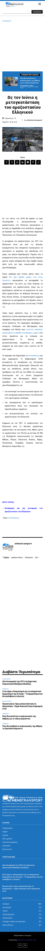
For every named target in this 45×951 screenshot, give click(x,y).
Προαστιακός (7, 701)
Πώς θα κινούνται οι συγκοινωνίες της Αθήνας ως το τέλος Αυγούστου (30, 80)
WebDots (20, 940)
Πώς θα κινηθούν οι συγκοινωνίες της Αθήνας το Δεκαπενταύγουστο (22, 727)
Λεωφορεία (6, 21)
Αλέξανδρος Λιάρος (26, 85)
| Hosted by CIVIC (30, 940)
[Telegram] (28, 162)
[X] (12, 162)
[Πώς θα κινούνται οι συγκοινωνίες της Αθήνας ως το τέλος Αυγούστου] (11, 81)
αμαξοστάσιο (17, 557)
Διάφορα (5, 689)
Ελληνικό (29, 557)
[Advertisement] (22, 46)
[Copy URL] (38, 162)
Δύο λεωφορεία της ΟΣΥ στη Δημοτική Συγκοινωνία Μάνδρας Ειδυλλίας (19, 682)
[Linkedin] (22, 162)
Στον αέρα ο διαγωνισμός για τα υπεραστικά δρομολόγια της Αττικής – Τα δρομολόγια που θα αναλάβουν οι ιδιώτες (22, 693)
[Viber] (33, 162)
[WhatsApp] (17, 162)
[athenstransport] (7, 547)
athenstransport (34, 120)
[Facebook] (6, 162)
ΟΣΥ (36, 557)
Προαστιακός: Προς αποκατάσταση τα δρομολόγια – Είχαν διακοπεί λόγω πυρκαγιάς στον (22, 706)
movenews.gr (34, 355)
